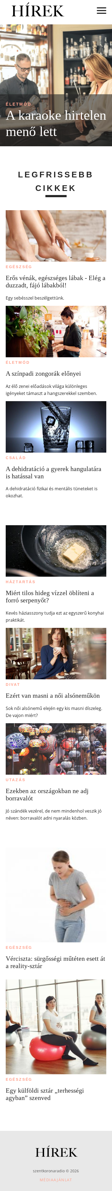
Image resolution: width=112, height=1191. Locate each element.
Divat (13, 684)
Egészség (19, 267)
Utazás (16, 780)
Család (16, 458)
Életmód (19, 104)
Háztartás (21, 582)
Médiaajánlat (56, 1179)
